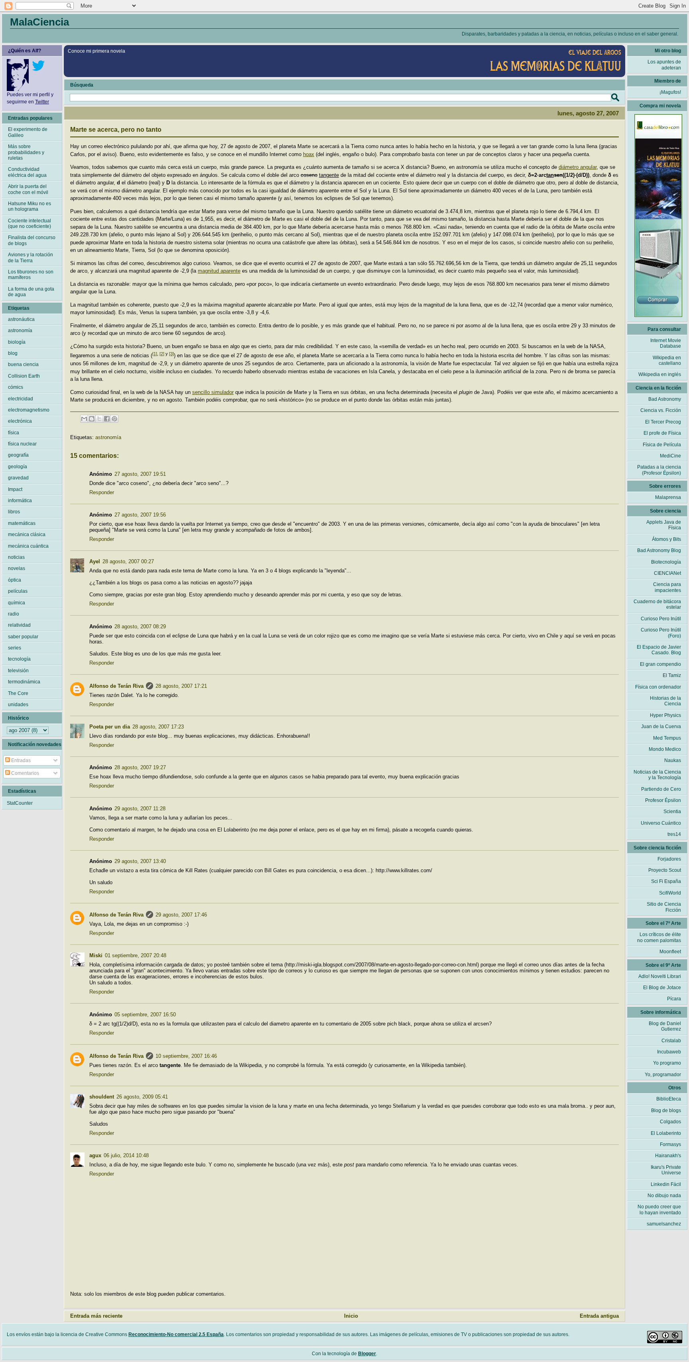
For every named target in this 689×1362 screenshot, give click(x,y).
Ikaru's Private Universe (666, 1170)
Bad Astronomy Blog (659, 550)
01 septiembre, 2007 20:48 (135, 955)
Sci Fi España (666, 881)
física (13, 433)
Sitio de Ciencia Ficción (664, 907)
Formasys (670, 1144)
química (16, 603)
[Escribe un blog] (92, 419)
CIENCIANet (667, 573)
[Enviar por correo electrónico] (84, 419)
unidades (18, 704)
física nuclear (22, 444)
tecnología (19, 659)
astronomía (108, 437)
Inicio (351, 1316)
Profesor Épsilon (663, 800)
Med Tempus (667, 738)
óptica (14, 580)
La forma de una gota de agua (31, 291)
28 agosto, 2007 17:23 (158, 727)
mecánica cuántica (28, 546)
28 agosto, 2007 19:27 (140, 767)
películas (18, 591)
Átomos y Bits (666, 539)
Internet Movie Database (665, 343)
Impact (15, 489)
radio (13, 614)
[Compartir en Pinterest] (114, 419)
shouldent (101, 1097)
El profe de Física (662, 433)
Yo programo (667, 1063)
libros (14, 512)
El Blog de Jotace (662, 987)
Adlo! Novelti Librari (659, 976)
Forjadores (669, 859)
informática (20, 500)
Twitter (42, 102)
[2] (161, 353)
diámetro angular (577, 167)
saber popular (23, 636)
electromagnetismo (28, 410)
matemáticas (21, 523)
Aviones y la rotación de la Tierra (30, 257)
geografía (18, 455)
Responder (101, 492)
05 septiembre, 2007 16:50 (145, 1015)
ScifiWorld (670, 893)
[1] (154, 353)
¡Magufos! (670, 92)
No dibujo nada (664, 1195)
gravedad (18, 478)
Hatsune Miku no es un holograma (29, 206)
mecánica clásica (26, 534)
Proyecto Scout (664, 870)
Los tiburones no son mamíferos (30, 274)
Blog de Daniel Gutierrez (665, 1026)
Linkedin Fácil (666, 1184)
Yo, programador (663, 1074)
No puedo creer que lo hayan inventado (659, 1209)
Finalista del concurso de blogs (31, 240)
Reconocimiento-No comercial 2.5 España (176, 1334)
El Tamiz (672, 675)
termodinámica (24, 682)
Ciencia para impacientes (667, 587)
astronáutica (21, 319)
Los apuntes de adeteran (664, 64)
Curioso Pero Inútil (661, 619)
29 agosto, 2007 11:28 (139, 809)
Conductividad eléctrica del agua (27, 172)
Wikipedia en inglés (659, 374)
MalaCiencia (39, 22)
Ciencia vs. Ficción (660, 410)
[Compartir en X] (99, 419)
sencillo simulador (213, 392)
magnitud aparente (219, 271)
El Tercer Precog (663, 422)
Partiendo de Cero (661, 789)
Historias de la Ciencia (665, 701)
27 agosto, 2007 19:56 (140, 515)
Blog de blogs (666, 1110)
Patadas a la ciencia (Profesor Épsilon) (659, 469)
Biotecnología (666, 562)
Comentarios (24, 773)
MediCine (670, 456)
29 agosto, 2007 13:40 (140, 861)
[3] (171, 353)
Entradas (20, 760)
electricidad (20, 399)
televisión (18, 670)
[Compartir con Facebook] (107, 419)
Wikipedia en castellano (667, 360)
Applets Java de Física (663, 525)
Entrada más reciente (96, 1316)
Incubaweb (669, 1052)
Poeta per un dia (109, 727)
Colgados (670, 1121)
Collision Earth (24, 376)
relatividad (19, 625)
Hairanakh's (668, 1155)
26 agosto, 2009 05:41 (142, 1097)
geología (17, 466)
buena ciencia (23, 364)
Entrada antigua (599, 1316)
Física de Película (662, 444)
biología (17, 342)
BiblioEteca (668, 1099)
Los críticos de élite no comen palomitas (659, 937)
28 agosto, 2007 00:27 (128, 561)
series (14, 648)
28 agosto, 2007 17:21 (181, 686)
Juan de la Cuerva (661, 726)
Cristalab (671, 1040)
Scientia (672, 811)
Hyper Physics (665, 715)
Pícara (674, 999)
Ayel (94, 561)
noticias (16, 557)
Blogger (367, 1353)
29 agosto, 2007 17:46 (181, 915)
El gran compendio (660, 664)
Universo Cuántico (661, 823)
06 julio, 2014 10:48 (126, 1155)
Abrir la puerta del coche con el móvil (28, 189)
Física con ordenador (658, 687)
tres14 (674, 834)
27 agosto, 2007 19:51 (140, 474)
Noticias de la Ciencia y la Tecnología (657, 774)
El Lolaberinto (666, 1133)
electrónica (20, 421)
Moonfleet (670, 951)
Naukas (672, 760)
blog (13, 353)
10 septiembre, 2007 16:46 (186, 1056)
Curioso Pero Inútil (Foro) (661, 632)
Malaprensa (668, 497)
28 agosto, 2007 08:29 (140, 627)
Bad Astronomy (664, 399)
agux (95, 1155)
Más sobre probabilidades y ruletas (26, 152)
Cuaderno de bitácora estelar (657, 604)
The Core (18, 693)
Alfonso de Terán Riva (116, 686)
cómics (15, 387)
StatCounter (20, 803)
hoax (308, 154)
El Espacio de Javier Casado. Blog (659, 649)
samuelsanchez (664, 1224)
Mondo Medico (665, 749)
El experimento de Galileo (27, 132)
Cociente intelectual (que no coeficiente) (29, 223)
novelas (16, 568)
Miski (95, 955)
